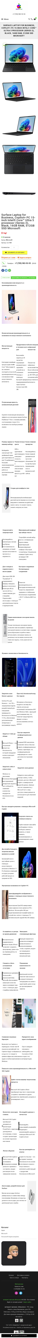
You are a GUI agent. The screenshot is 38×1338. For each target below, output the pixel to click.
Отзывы (32, 277)
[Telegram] (6, 270)
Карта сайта (27, 1302)
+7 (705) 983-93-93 (19, 14)
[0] (35, 19)
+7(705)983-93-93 (19, 1289)
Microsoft (4, 1233)
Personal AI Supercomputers (10, 1236)
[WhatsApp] (9, 270)
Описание (6, 277)
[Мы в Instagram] (16, 1293)
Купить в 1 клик (9, 257)
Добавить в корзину (15, 252)
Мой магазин (19, 1284)
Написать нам (19, 1286)
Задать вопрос (25, 257)
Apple (3, 1230)
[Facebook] (2, 270)
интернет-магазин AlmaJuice (12, 1299)
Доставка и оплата (19, 277)
